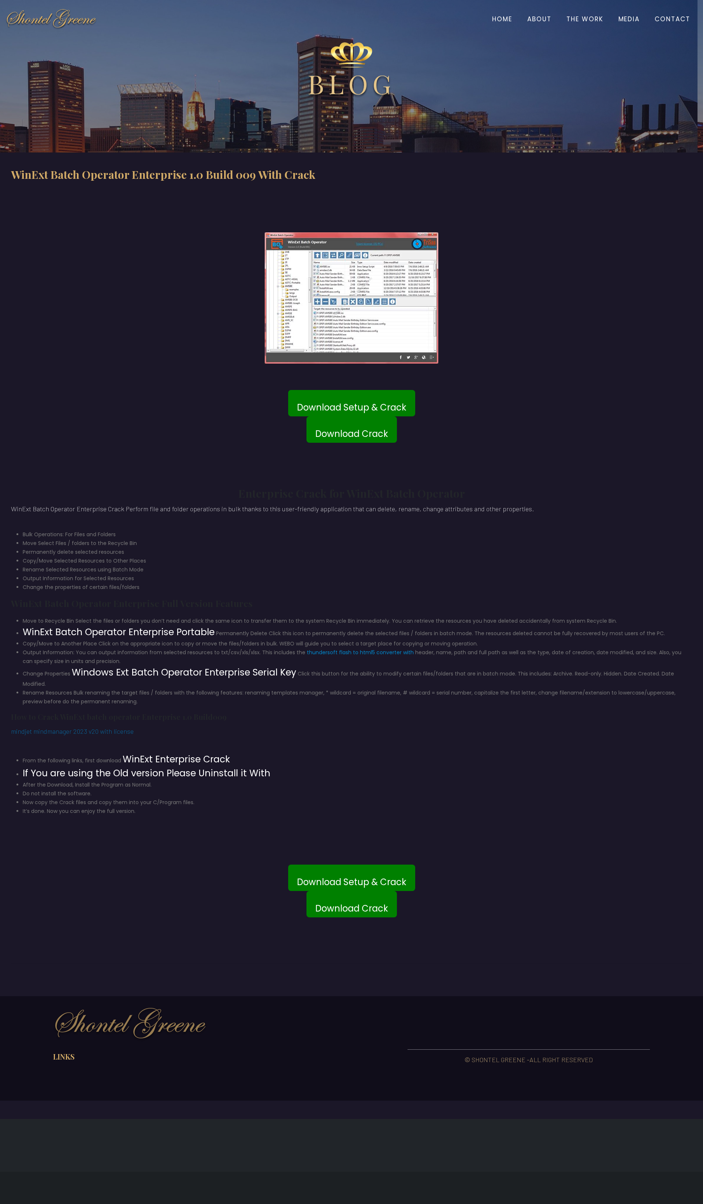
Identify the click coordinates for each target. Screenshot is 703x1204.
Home (502, 19)
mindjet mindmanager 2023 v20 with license (72, 731)
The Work (584, 19)
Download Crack (351, 434)
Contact (672, 19)
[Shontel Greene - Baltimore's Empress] (51, 19)
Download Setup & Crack (351, 407)
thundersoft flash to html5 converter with (360, 652)
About (539, 19)
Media (629, 19)
